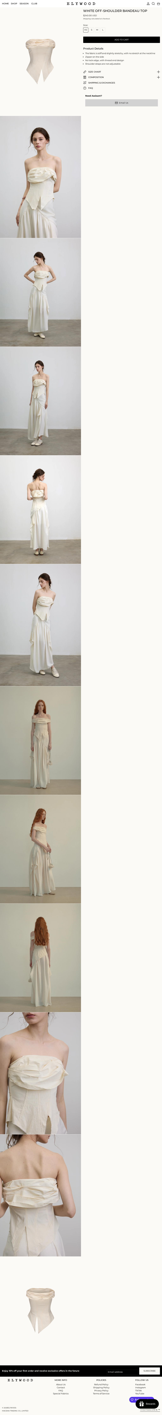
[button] (153, 3)
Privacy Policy (101, 1390)
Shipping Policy (101, 1387)
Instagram (140, 1387)
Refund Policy (101, 1384)
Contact (61, 1387)
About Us (60, 1384)
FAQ (61, 1390)
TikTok (138, 1390)
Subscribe (149, 1371)
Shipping (87, 19)
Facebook (140, 1384)
